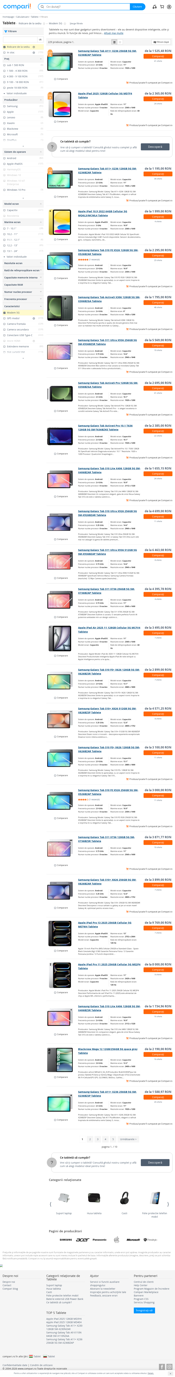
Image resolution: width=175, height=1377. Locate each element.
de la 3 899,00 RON (158, 880)
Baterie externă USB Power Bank (64, 1299)
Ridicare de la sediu (30, 23)
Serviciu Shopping (144, 1302)
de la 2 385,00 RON (158, 426)
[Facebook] (162, 1366)
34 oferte (158, 178)
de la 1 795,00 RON (158, 297)
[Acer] (83, 1239)
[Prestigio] (150, 1239)
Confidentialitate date (15, 1365)
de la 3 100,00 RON (158, 747)
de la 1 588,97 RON (158, 1092)
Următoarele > (128, 1139)
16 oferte (158, 1016)
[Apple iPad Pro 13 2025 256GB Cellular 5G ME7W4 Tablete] (62, 933)
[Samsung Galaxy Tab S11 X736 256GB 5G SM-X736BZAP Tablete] (62, 600)
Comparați (158, 56)
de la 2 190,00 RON (158, 1049)
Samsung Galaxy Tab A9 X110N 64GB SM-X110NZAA (64, 1334)
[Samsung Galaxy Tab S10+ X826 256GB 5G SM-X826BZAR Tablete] (62, 890)
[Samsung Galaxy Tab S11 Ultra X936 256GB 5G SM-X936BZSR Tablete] (62, 351)
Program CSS (141, 1299)
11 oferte (158, 521)
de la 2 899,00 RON (158, 670)
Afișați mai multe (113, 33)
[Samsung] (66, 1239)
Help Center (140, 1285)
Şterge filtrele (76, 23)
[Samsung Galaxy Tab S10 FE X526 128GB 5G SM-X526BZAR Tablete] (62, 261)
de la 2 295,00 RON (158, 250)
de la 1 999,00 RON (158, 211)
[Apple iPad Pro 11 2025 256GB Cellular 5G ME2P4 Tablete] (62, 975)
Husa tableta (94, 1213)
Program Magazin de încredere (151, 1288)
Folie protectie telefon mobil (154, 1215)
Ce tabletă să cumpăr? (75, 141)
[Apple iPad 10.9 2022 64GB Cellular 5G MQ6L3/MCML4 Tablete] (62, 222)
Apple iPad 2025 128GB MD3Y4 (64, 1318)
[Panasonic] (99, 1239)
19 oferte (158, 350)
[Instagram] (169, 1366)
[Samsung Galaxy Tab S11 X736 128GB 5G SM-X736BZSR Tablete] (62, 848)
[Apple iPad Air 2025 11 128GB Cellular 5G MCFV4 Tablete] (62, 638)
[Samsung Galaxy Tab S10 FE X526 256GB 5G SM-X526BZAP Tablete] (62, 801)
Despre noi (9, 1281)
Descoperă (155, 147)
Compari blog (10, 1288)
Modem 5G (56, 23)
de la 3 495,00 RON (158, 628)
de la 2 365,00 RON (158, 93)
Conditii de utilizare (41, 1365)
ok (40, 39)
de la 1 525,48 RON (158, 51)
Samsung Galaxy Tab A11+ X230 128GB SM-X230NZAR (64, 1327)
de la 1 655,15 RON (158, 468)
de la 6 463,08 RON (158, 550)
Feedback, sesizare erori (104, 1295)
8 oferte (158, 560)
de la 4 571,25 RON (158, 708)
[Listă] (114, 41)
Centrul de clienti (144, 1281)
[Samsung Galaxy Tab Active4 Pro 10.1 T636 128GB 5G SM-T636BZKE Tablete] (62, 436)
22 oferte (158, 435)
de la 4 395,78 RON (158, 589)
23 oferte (158, 260)
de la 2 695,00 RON (158, 383)
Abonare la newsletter (102, 1288)
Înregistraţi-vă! (144, 1310)
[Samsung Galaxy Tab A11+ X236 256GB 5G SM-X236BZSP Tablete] (62, 1102)
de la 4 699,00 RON (158, 511)
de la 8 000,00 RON (158, 964)
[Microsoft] (133, 1239)
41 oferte (158, 61)
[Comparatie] (154, 6)
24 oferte (158, 103)
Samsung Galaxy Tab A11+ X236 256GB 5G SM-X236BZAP (64, 1341)
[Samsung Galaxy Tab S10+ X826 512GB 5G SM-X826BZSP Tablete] (62, 719)
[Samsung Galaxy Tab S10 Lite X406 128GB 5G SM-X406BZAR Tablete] (62, 479)
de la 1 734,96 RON (158, 1006)
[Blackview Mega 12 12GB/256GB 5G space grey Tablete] (62, 1060)
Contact (7, 1285)
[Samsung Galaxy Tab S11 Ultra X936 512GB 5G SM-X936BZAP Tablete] (62, 561)
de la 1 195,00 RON (158, 169)
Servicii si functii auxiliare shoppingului (104, 1283)
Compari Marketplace (146, 1292)
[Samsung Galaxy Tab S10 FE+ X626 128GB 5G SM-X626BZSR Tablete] (62, 680)
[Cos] (162, 6)
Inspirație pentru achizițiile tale (108, 1292)
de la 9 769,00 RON (158, 923)
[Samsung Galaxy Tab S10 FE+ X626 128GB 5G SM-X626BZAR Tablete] (62, 758)
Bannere (139, 1295)
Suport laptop (64, 1213)
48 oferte (158, 307)
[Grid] (120, 41)
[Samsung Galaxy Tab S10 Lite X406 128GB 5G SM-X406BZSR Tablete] (62, 1017)
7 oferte (158, 637)
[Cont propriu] (169, 6)
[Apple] (116, 1239)
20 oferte (158, 1102)
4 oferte (158, 221)
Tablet (37, 1356)
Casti (124, 1213)
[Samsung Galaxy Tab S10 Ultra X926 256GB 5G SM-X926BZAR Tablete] (62, 522)
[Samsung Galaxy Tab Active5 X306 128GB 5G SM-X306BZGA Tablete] (62, 308)
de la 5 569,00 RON (158, 340)
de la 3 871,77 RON (158, 837)
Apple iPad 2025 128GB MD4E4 (64, 1322)
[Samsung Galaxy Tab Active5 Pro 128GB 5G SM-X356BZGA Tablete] (62, 394)
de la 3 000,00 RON (158, 790)
